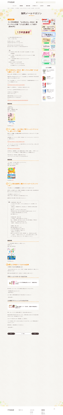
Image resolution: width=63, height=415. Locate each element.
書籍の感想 (28, 5)
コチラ (12, 125)
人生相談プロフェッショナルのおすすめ (18, 65)
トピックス (14, 5)
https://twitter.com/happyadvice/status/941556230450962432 (18, 100)
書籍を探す (43, 413)
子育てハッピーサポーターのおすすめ (17, 63)
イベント (31, 413)
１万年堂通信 (12, 8)
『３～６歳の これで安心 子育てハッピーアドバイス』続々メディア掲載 (22, 55)
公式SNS (41, 5)
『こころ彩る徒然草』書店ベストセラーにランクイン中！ (19, 58)
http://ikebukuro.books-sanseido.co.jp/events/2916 (16, 84)
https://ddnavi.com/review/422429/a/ (14, 148)
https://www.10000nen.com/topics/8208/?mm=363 (16, 141)
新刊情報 (31, 412)
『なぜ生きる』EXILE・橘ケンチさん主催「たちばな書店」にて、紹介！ (22, 51)
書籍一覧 (42, 412)
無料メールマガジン (31, 13)
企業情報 (48, 5)
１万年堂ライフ (35, 5)
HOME (8, 8)
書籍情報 (21, 5)
